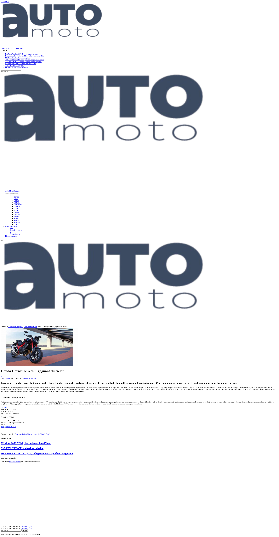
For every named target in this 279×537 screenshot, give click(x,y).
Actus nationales (11, 226)
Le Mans (17, 207)
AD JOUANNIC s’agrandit (14, 66)
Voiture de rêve (15, 234)
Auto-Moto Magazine (12, 191)
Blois (16, 199)
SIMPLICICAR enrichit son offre (16, 68)
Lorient (16, 208)
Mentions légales (27, 526)
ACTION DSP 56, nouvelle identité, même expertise (23, 62)
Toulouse (17, 222)
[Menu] (2, 240)
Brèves (12, 228)
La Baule (17, 203)
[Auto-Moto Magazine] (105, 157)
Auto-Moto (7, 378)
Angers (16, 197)
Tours (16, 218)
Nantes (16, 210)
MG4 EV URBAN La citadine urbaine (22, 448)
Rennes (16, 216)
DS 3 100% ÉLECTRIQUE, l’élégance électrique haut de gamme (37, 453)
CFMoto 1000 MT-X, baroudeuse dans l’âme (20, 64)
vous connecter (14, 462)
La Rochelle (18, 205)
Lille (15, 224)
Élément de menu (11, 236)
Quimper (17, 214)
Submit (24, 530)
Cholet (16, 201)
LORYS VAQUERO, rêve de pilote (17, 58)
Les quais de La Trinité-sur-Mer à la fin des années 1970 (24, 56)
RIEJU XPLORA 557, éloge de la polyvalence (21, 54)
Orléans (16, 212)
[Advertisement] (66, 173)
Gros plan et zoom (16, 230)
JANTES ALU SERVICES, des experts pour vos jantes (24, 60)
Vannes (16, 220)
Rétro (11, 232)
